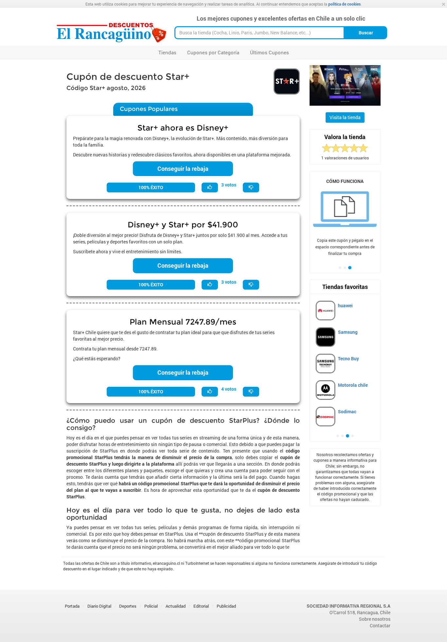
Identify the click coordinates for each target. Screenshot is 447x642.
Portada (72, 606)
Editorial (201, 606)
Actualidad (176, 606)
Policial (151, 606)
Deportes (127, 606)
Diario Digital (99, 606)
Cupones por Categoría (213, 52)
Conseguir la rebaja (182, 168)
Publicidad (226, 606)
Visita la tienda (345, 117)
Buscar (366, 32)
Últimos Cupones (269, 52)
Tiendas (167, 52)
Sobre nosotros (374, 619)
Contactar (380, 625)
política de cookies (344, 4)
